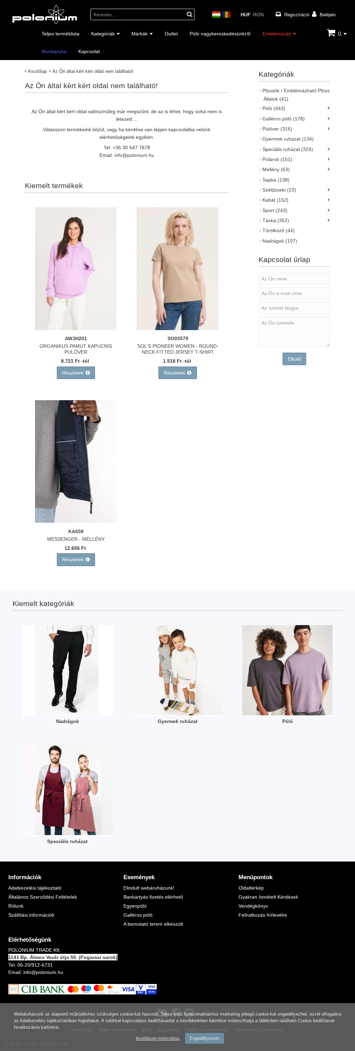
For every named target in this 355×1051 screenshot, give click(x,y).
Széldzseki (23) (279, 189)
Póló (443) (273, 108)
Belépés (328, 14)
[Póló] (287, 713)
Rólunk (16, 905)
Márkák (139, 33)
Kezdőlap (37, 71)
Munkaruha (54, 51)
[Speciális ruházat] (68, 833)
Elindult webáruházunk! (148, 887)
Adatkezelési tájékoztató (34, 887)
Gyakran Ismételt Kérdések (268, 896)
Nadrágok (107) (279, 240)
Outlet (171, 33)
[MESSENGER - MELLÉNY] (76, 521)
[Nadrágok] (68, 713)
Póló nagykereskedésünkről (220, 33)
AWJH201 (76, 338)
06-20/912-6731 (35, 964)
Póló (287, 721)
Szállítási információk (31, 914)
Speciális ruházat (67, 841)
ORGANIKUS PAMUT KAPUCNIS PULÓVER (76, 349)
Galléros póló (138, 914)
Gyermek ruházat (178, 721)
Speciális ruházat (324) (287, 149)
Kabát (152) (275, 199)
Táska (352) (275, 220)
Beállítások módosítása (158, 1038)
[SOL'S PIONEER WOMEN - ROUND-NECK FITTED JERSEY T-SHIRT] (177, 328)
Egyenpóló (135, 905)
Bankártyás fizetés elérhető (153, 896)
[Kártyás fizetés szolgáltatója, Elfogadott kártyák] (82, 992)
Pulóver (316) (277, 128)
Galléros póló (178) (283, 118)
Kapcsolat (89, 51)
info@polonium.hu (134, 155)
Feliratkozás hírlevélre (263, 914)
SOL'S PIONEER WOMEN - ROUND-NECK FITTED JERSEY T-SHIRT (177, 349)
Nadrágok (67, 721)
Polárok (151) (277, 159)
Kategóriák (103, 33)
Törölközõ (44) (278, 230)
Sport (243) (274, 210)
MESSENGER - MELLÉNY (76, 539)
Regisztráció (296, 14)
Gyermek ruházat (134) (288, 138)
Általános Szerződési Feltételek (42, 896)
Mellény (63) (276, 169)
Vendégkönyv (253, 905)
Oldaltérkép (251, 887)
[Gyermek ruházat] (177, 713)
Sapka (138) (275, 179)
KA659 (76, 531)
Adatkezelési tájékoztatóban (48, 1020)
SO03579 (177, 338)
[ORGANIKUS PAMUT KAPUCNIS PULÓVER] (76, 328)
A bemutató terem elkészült (153, 923)
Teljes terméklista (60, 33)
